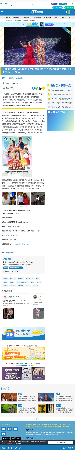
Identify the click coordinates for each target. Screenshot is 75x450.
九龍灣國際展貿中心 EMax (26, 282)
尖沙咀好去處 (46, 424)
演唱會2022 (29, 279)
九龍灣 (6, 268)
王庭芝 (7, 83)
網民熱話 (29, 432)
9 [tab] (37, 25)
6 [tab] (42, 22)
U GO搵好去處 (58, 7)
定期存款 (32, 21)
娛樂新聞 (25, 21)
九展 (38, 279)
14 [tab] (36, 27)
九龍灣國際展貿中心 (16, 268)
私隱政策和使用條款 (8, 443)
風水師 (5, 286)
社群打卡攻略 (70, 7)
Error (5, 282)
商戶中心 (54, 4)
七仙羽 (13, 279)
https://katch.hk (13, 235)
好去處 (5, 279)
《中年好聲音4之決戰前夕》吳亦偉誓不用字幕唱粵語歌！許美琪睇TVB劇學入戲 (27, 398)
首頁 (3, 78)
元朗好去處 (66, 424)
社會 (45, 426)
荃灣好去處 (30, 426)
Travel (17, 4)
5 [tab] (41, 22)
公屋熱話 (18, 21)
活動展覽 (19, 78)
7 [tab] (33, 25)
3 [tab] (37, 22)
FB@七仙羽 (10, 253)
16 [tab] (40, 27)
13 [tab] (34, 27)
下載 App (64, 4)
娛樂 (20, 394)
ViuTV (28, 286)
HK (11, 4)
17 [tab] (42, 27)
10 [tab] (39, 25)
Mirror (39, 282)
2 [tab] (35, 22)
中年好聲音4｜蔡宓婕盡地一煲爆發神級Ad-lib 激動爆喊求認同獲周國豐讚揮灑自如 (65, 399)
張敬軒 (21, 279)
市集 (34, 424)
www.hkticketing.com (21, 244)
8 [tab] (35, 25)
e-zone (44, 4)
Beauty (31, 4)
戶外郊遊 (58, 426)
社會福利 (65, 426)
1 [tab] (33, 22)
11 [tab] (41, 25)
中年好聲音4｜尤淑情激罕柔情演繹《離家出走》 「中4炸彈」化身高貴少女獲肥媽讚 (27, 411)
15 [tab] (38, 27)
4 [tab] (39, 22)
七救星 (13, 286)
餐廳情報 (51, 426)
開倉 (39, 424)
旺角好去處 (39, 426)
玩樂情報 (11, 78)
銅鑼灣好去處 (56, 424)
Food (24, 4)
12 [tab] (42, 25)
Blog (37, 4)
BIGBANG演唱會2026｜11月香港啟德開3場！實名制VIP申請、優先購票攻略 (64, 410)
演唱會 (8, 17)
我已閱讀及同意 (60, 442)
